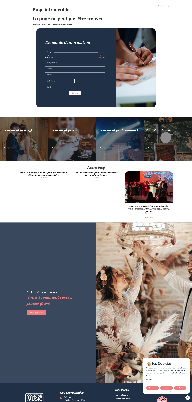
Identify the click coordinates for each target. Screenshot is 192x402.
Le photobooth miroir (82, 6)
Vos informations (49, 56)
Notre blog (120, 6)
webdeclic (169, 391)
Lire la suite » (43, 181)
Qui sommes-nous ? (50, 6)
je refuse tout (166, 388)
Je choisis (180, 388)
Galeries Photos (104, 6)
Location (65, 6)
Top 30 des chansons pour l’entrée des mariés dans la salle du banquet (96, 173)
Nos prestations (27, 6)
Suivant (75, 93)
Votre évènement (102, 56)
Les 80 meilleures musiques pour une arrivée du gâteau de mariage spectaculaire (43, 173)
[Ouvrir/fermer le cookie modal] (187, 397)
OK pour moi (152, 388)
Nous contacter (36, 313)
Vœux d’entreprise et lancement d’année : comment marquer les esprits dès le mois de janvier (148, 208)
